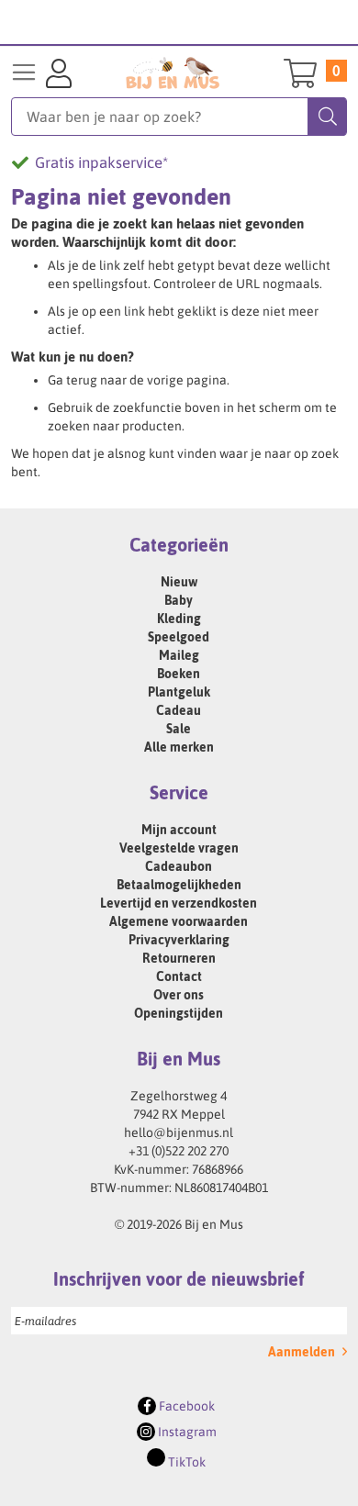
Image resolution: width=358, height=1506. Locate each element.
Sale (178, 728)
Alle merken (179, 747)
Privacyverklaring (179, 939)
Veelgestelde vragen (179, 848)
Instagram (186, 1431)
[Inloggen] (59, 76)
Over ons (178, 994)
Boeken (178, 673)
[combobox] (179, 116)
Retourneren (179, 958)
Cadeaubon (178, 866)
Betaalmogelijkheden (179, 884)
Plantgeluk (179, 692)
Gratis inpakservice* (101, 162)
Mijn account (179, 829)
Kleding (179, 618)
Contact (179, 976)
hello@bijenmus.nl (178, 1132)
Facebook (185, 1406)
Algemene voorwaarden (178, 921)
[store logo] (173, 73)
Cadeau (178, 710)
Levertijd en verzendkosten (178, 903)
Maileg (179, 655)
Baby (178, 600)
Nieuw (179, 582)
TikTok (185, 1462)
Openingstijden (178, 1013)
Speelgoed (178, 637)
